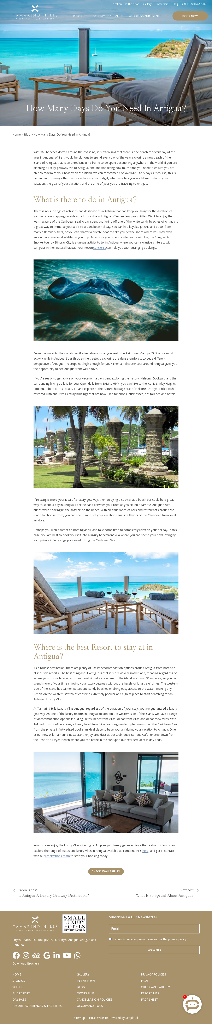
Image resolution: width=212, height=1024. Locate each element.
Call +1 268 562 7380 (194, 4)
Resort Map (150, 993)
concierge (99, 248)
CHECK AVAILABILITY (155, 987)
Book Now (190, 16)
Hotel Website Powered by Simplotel (113, 1018)
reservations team (57, 856)
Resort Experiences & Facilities (37, 1006)
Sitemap (79, 1018)
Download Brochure (26, 963)
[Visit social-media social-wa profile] (77, 956)
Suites (17, 987)
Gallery (147, 4)
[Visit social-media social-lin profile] (56, 956)
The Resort (75, 16)
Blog (175, 4)
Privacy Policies (153, 974)
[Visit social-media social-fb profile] (16, 956)
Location (117, 4)
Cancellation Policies (94, 999)
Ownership (162, 4)
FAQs (144, 981)
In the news (132, 4)
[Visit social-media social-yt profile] (67, 956)
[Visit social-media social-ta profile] (36, 956)
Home (16, 134)
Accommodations (106, 16)
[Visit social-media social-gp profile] (46, 956)
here (145, 851)
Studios (18, 981)
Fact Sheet (149, 999)
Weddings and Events (145, 16)
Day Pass (19, 999)
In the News (86, 981)
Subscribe (154, 949)
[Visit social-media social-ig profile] (26, 956)
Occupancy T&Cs (90, 1006)
